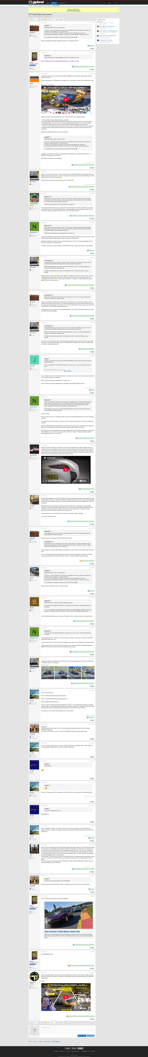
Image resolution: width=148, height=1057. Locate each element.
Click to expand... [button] (68, 371)
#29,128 (93, 896)
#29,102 (93, 52)
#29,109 (93, 322)
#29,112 (93, 445)
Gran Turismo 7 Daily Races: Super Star (62, 931)
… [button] (36, 19)
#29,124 (93, 805)
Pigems (31, 16)
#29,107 (93, 257)
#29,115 (93, 567)
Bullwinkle (47, 55)
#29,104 (93, 171)
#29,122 (93, 760)
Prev (31, 19)
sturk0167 (47, 25)
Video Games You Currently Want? (107, 35)
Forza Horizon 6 (102, 28)
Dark (74, 1048)
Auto (81, 1048)
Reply (92, 48)
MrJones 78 (47, 196)
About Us (62, 1051)
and (87, 348)
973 (51, 19)
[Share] (90, 22)
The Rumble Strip (102, 24)
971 (45, 19)
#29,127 (93, 875)
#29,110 (93, 355)
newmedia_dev (48, 260)
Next (61, 19)
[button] (57, 3)
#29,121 (93, 743)
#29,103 (93, 73)
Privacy (93, 1051)
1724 (57, 19)
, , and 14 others (82, 1016)
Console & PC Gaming (103, 38)
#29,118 (93, 658)
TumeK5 (46, 785)
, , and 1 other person (84, 164)
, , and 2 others (82, 186)
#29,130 (93, 972)
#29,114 (93, 528)
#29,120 (93, 724)
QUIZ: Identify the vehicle (105, 40)
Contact (56, 1051)
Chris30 (46, 764)
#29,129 (93, 951)
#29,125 (93, 825)
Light (68, 1048)
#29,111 (93, 396)
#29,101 (93, 22)
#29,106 (93, 222)
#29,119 (93, 690)
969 (39, 19)
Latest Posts (101, 19)
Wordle (101, 21)
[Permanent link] (81, 931)
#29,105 (93, 193)
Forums (54, 3)
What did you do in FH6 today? (107, 26)
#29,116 (93, 597)
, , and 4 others (84, 66)
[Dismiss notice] (118, 9)
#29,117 (93, 627)
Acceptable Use (85, 1051)
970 (42, 19)
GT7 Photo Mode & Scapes (104, 42)
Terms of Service (75, 1051)
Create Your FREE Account (73, 10)
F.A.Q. (67, 1051)
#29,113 (93, 495)
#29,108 (93, 292)
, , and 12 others (82, 965)
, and (86, 438)
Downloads (62, 3)
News (48, 3)
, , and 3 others (83, 651)
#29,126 (93, 844)
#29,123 (93, 782)
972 (48, 19)
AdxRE (46, 359)
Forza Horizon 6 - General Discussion (108, 30)
